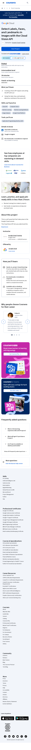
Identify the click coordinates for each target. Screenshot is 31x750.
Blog (4, 662)
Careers (5, 616)
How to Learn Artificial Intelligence (11, 591)
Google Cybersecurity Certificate (11, 513)
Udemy (4, 644)
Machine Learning (6, 110)
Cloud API (4, 106)
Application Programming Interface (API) (12, 121)
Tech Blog (5, 667)
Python (4, 497)
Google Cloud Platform (19, 113)
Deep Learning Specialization (10, 552)
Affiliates (5, 699)
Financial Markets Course (9, 557)
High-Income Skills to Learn (10, 588)
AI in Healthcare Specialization (10, 550)
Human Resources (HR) (8, 490)
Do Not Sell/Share (7, 704)
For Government (7, 632)
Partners (5, 658)
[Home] (2, 8)
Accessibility (6, 690)
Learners (5, 655)
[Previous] (3, 322)
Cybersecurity (6, 483)
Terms (4, 683)
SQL (4, 499)
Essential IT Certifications (9, 586)
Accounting (6, 478)
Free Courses (6, 641)
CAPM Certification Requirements (11, 578)
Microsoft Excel (7, 492)
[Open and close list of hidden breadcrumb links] (7, 8)
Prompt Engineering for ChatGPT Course (13, 561)
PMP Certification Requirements (11, 593)
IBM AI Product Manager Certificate (12, 527)
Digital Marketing (7, 487)
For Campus (6, 634)
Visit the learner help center (14, 463)
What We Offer (6, 612)
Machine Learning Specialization (11, 559)
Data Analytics (6, 485)
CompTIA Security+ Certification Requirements (11, 583)
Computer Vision (14, 106)
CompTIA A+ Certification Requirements (13, 580)
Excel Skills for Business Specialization (13, 554)
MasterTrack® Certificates (9, 625)
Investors (5, 681)
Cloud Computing (15, 8)
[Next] (27, 322)
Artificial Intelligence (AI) (9, 481)
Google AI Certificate (8, 511)
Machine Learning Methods (21, 110)
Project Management (8, 494)
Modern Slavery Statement (10, 701)
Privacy (5, 685)
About (4, 609)
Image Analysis (6, 113)
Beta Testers (6, 660)
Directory (5, 697)
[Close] (26, 12)
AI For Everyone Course (9, 548)
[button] (12, 251)
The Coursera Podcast (8, 665)
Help (4, 688)
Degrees (5, 628)
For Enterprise (6, 630)
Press (4, 679)
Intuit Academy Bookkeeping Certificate (13, 531)
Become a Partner (7, 637)
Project (4, 63)
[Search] (27, 3)
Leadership (6, 614)
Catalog (5, 618)
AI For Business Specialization (10, 545)
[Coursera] (11, 2)
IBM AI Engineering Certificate (10, 524)
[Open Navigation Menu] (3, 3)
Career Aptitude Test (8, 575)
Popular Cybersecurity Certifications (12, 595)
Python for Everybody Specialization (12, 564)
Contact (5, 692)
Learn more (25, 54)
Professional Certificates (9, 623)
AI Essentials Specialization (10, 543)
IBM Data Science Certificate (10, 529)
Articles (5, 695)
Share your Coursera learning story (12, 598)
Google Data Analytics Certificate (11, 515)
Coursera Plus (6, 621)
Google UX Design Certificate (10, 522)
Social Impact (6, 639)
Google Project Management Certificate (13, 520)
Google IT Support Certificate (10, 517)
